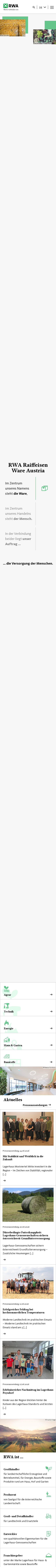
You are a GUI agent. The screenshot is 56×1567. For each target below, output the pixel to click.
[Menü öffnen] (52, 7)
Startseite (11, 6)
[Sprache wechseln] (45, 7)
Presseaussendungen (35, 1105)
